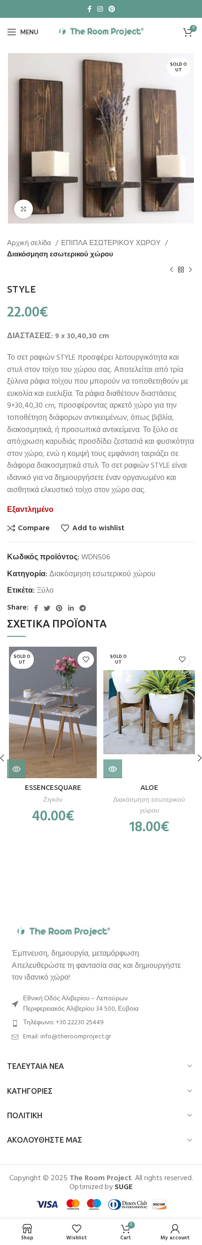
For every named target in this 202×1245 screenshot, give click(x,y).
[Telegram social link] (83, 608)
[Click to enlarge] (23, 209)
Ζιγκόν (52, 800)
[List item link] (101, 1023)
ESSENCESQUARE (53, 787)
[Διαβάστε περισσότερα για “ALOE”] (112, 768)
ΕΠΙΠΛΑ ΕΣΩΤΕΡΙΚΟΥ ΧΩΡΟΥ (112, 243)
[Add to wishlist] (86, 659)
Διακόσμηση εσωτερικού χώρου (60, 254)
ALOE (149, 787)
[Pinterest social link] (112, 9)
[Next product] (190, 269)
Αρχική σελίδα (30, 243)
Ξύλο (45, 591)
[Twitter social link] (47, 608)
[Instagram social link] (100, 9)
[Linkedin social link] (71, 608)
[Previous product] (171, 269)
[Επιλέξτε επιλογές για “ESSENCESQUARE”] (16, 768)
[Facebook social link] (89, 9)
